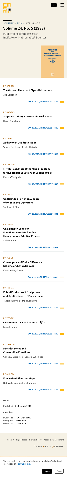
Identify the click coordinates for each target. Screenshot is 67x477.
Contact (10, 439)
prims (20, 23)
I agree (47, 471)
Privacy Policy (35, 439)
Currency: (38, 446)
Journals (8, 23)
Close (59, 471)
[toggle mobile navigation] (62, 5)
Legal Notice (21, 439)
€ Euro (48, 446)
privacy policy (24, 463)
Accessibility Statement (54, 439)
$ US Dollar (59, 446)
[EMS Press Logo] (7, 8)
